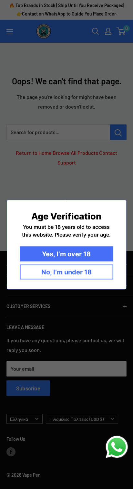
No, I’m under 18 (66, 272)
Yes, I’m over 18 (66, 254)
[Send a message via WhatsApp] (117, 447)
